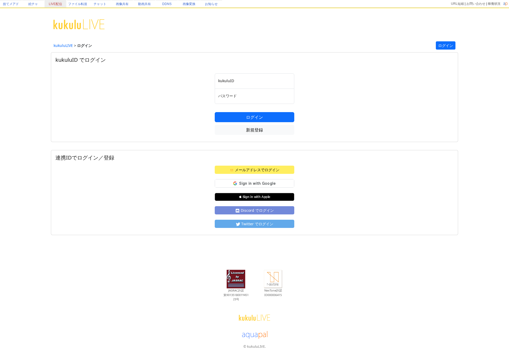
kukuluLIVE (63, 45)
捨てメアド (11, 4)
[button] (254, 197)
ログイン (445, 45)
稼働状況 (494, 4)
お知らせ (211, 4)
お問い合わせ (475, 4)
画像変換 (189, 4)
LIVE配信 (55, 4)
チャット (100, 4)
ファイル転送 (77, 4)
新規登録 (254, 130)
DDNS (167, 4)
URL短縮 (457, 4)
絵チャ (33, 4)
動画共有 (144, 4)
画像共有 (122, 4)
